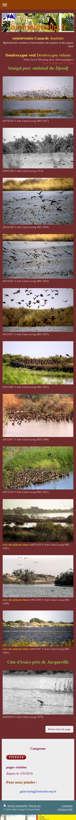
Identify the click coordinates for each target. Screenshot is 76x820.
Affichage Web (64, 809)
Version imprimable (17, 805)
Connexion (67, 805)
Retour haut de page (59, 729)
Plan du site (35, 805)
